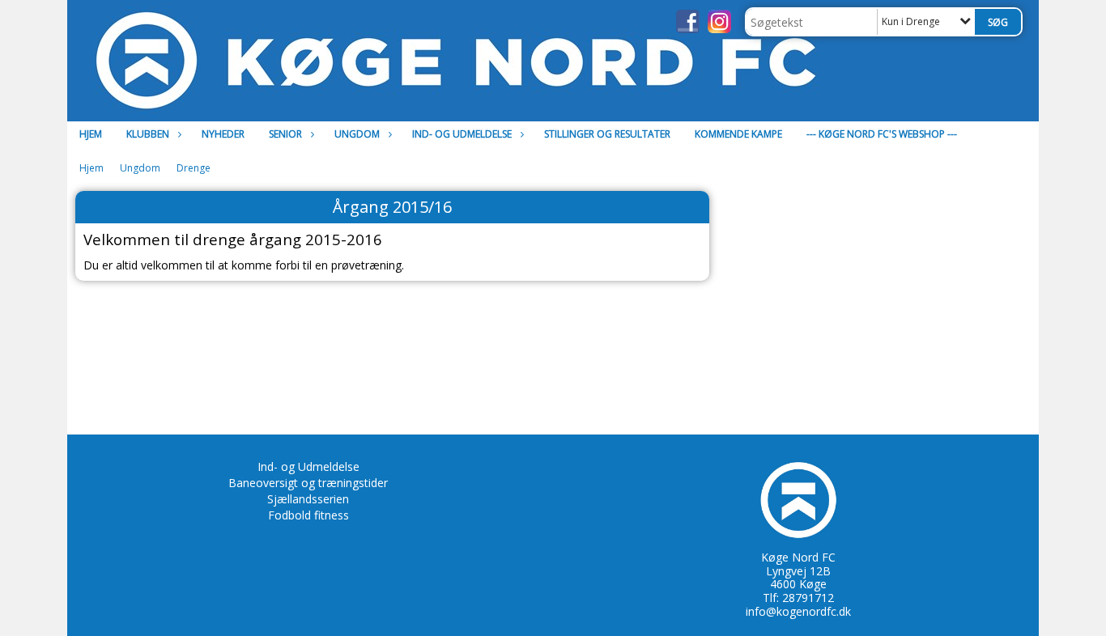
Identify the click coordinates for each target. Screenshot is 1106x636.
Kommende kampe (738, 134)
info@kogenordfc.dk (798, 611)
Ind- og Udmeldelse (308, 466)
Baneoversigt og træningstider (308, 482)
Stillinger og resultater (607, 134)
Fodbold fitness (308, 515)
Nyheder (223, 134)
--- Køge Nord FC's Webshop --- (881, 134)
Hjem (90, 134)
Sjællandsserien (308, 499)
